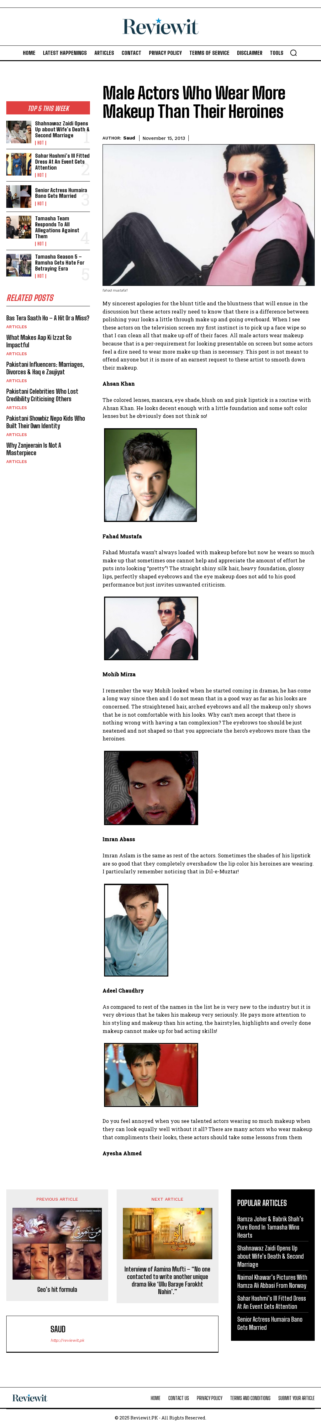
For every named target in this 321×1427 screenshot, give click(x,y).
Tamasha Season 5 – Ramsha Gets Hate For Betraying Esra (59, 262)
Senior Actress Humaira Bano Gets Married (61, 193)
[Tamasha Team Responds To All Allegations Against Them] (18, 227)
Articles (16, 327)
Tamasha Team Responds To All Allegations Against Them (57, 227)
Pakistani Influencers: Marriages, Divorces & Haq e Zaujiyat (45, 368)
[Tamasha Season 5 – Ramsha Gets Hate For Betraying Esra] (18, 265)
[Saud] (30, 1333)
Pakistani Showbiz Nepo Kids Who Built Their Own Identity (45, 421)
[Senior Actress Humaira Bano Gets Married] (18, 196)
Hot (40, 143)
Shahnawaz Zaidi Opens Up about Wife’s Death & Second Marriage (62, 129)
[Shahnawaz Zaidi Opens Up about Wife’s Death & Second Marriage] (18, 132)
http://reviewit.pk (67, 1340)
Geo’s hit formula (57, 1289)
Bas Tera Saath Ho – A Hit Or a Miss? (47, 318)
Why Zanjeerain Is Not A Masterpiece (33, 448)
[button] (293, 52)
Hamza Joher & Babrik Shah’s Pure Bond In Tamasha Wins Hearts (270, 1227)
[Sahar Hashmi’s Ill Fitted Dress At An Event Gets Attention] (18, 164)
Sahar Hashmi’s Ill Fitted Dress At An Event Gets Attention (62, 161)
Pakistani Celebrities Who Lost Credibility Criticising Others (42, 395)
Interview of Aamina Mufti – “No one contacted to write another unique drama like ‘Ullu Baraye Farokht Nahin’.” (167, 1280)
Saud (129, 138)
